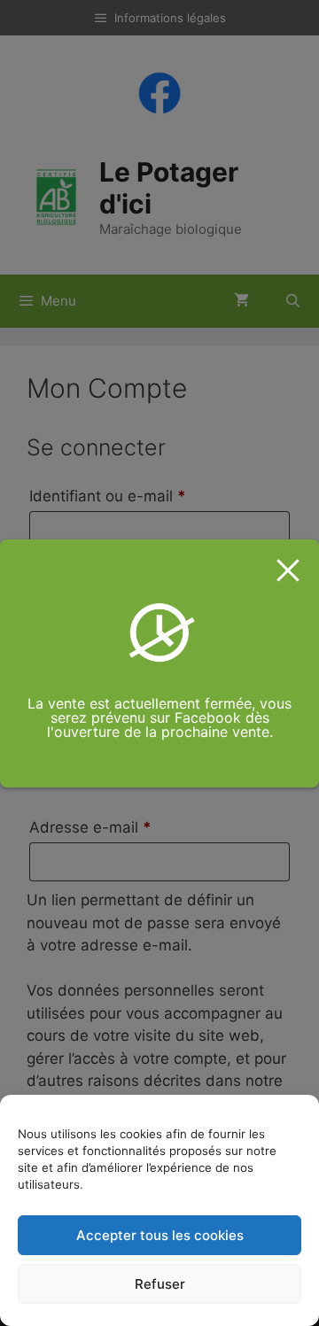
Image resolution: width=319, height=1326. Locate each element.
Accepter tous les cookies (160, 1235)
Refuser (160, 1284)
